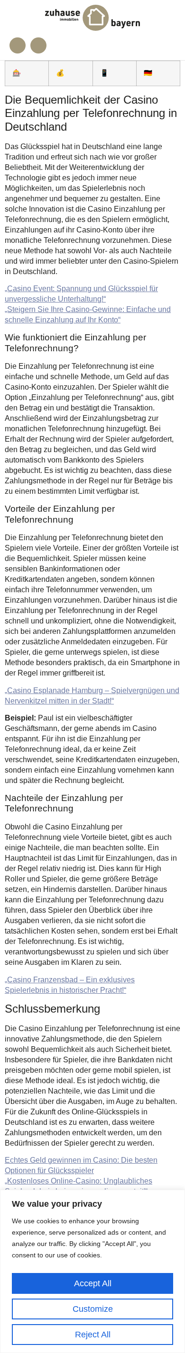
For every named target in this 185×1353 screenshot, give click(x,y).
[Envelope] (38, 45)
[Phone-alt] (17, 45)
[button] (167, 45)
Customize (93, 1309)
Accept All (92, 1283)
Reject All (93, 1334)
